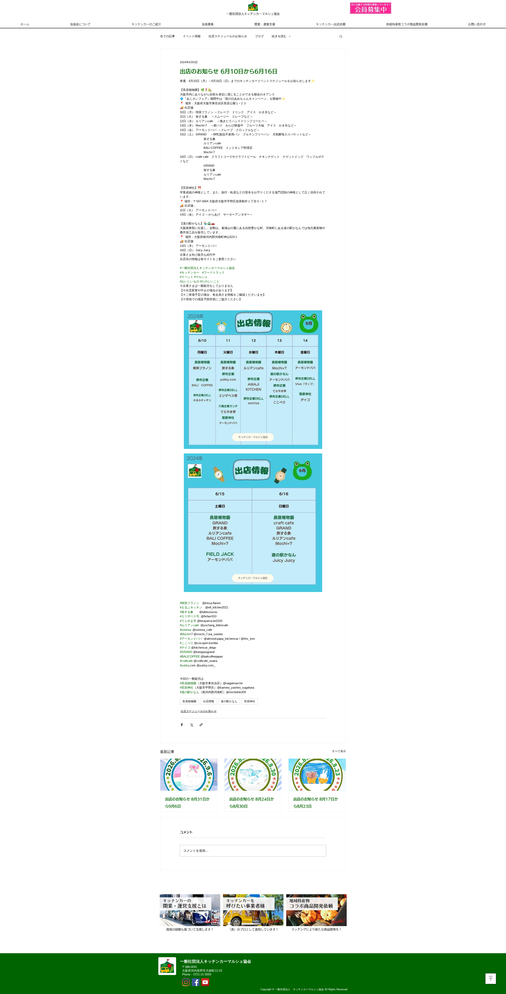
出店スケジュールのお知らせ (228, 36)
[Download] (490, 978)
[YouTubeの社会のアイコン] (205, 982)
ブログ (259, 36)
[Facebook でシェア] (182, 725)
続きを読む (279, 36)
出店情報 (208, 701)
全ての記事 (167, 36)
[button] (341, 36)
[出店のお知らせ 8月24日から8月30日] (253, 775)
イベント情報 (192, 36)
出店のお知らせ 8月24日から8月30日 (251, 802)
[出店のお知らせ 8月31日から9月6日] (188, 775)
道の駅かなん (229, 701)
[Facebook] (195, 982)
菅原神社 (249, 701)
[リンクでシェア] (201, 725)
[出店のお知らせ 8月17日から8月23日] (317, 775)
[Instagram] (186, 982)
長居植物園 (189, 701)
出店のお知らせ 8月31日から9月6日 (187, 802)
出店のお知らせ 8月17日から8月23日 (315, 802)
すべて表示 (339, 751)
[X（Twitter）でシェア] (191, 725)
